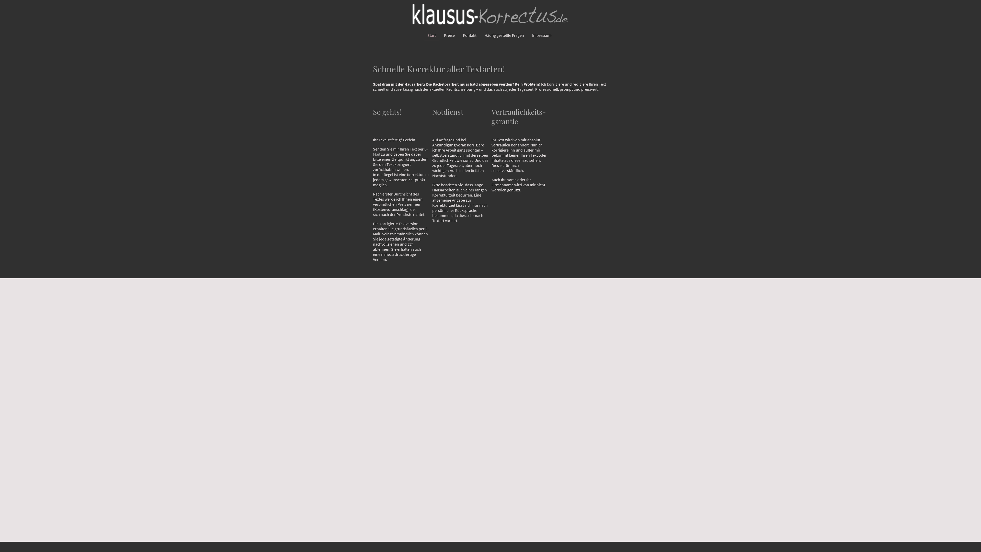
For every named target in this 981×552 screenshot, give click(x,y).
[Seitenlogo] (491, 15)
